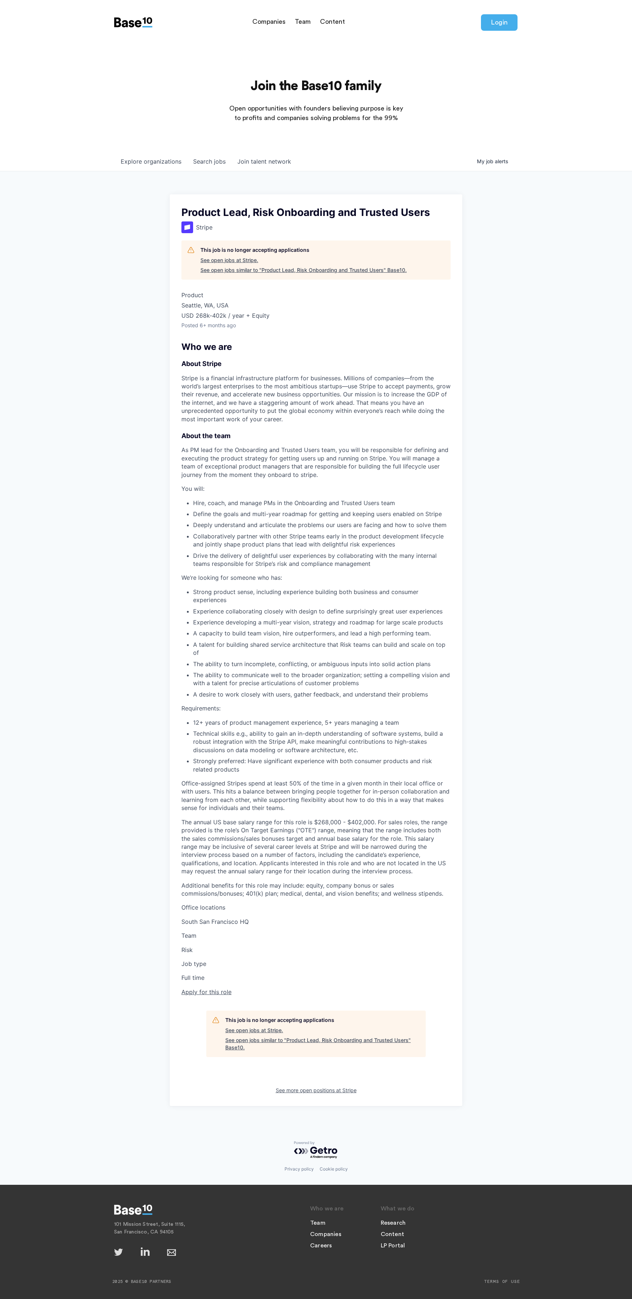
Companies (269, 21)
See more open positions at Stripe (316, 1090)
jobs (209, 161)
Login (499, 22)
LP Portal (393, 1245)
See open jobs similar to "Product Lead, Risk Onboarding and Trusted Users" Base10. (303, 270)
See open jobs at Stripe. (229, 260)
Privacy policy (299, 1169)
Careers (321, 1245)
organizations (151, 161)
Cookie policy (334, 1169)
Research (393, 1223)
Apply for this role (206, 992)
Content (332, 21)
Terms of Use (502, 1281)
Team (303, 21)
